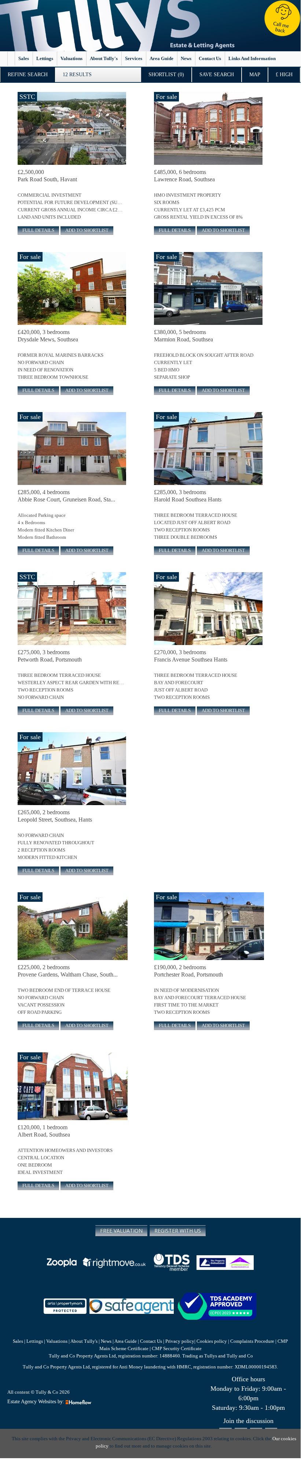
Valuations (71, 58)
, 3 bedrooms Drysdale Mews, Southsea (48, 335)
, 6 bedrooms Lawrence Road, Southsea (184, 175)
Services (133, 58)
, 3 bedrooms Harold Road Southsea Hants (187, 496)
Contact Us (151, 1341)
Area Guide (161, 58)
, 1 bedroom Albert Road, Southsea (44, 1131)
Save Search (216, 74)
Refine (28, 74)
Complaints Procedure (252, 1341)
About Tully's (104, 58)
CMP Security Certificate (177, 1348)
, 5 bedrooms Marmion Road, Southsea (183, 335)
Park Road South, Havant (47, 175)
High (284, 74)
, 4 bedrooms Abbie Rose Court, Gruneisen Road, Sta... (66, 496)
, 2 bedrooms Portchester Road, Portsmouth (188, 971)
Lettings (44, 58)
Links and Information (252, 58)
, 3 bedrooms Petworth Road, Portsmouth (50, 656)
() (166, 74)
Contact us (210, 58)
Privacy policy (179, 1341)
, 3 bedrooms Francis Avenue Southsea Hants (190, 656)
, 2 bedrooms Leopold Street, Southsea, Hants (55, 816)
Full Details (38, 230)
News (186, 58)
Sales (23, 58)
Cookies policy (212, 1341)
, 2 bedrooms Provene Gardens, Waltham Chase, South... (68, 971)
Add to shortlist (87, 230)
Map (254, 74)
